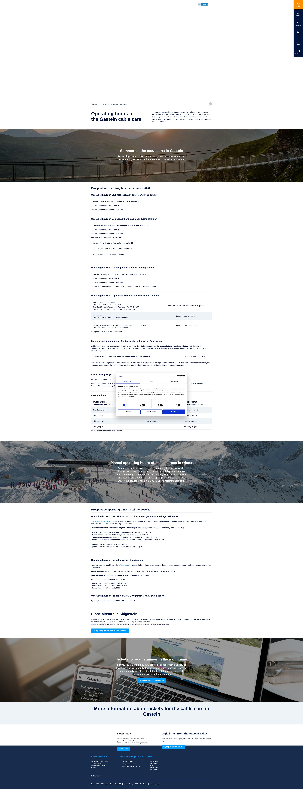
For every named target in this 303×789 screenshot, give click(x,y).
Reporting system (155, 784)
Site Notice (144, 784)
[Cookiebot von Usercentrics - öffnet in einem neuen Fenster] (178, 376)
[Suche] (163, 4)
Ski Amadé (154, 770)
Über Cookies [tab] (175, 381)
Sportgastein (126, 565)
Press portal (154, 767)
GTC (136, 784)
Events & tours (148, 4)
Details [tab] (151, 381)
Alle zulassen (174, 411)
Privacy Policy (128, 784)
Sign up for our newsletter (173, 747)
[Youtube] (111, 776)
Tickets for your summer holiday (151, 680)
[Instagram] (107, 776)
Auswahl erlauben (151, 411)
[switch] (142, 405)
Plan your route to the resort (131, 766)
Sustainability (154, 761)
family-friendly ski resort (104, 521)
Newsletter (153, 763)
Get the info (123, 749)
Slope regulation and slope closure (110, 631)
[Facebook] (104, 776)
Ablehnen (128, 411)
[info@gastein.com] (190, 4)
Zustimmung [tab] (127, 381)
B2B (151, 765)
